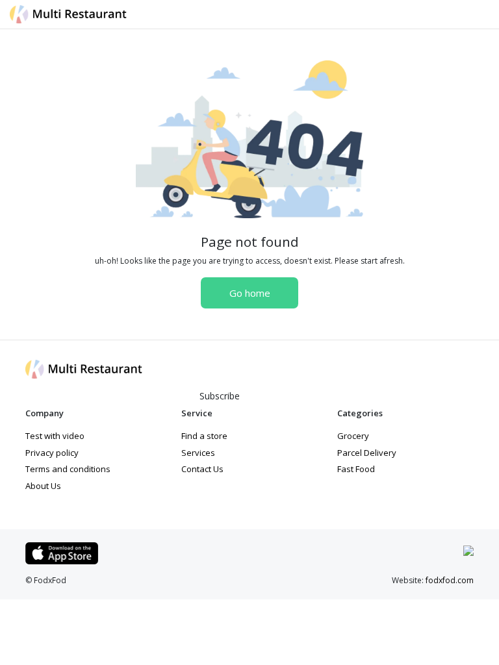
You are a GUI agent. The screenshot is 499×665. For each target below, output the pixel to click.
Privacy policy (52, 452)
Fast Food (356, 469)
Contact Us (202, 469)
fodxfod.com (450, 580)
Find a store (204, 436)
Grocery (353, 436)
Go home (249, 292)
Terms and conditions (67, 469)
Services (198, 452)
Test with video (54, 436)
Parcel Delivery (366, 452)
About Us (43, 486)
